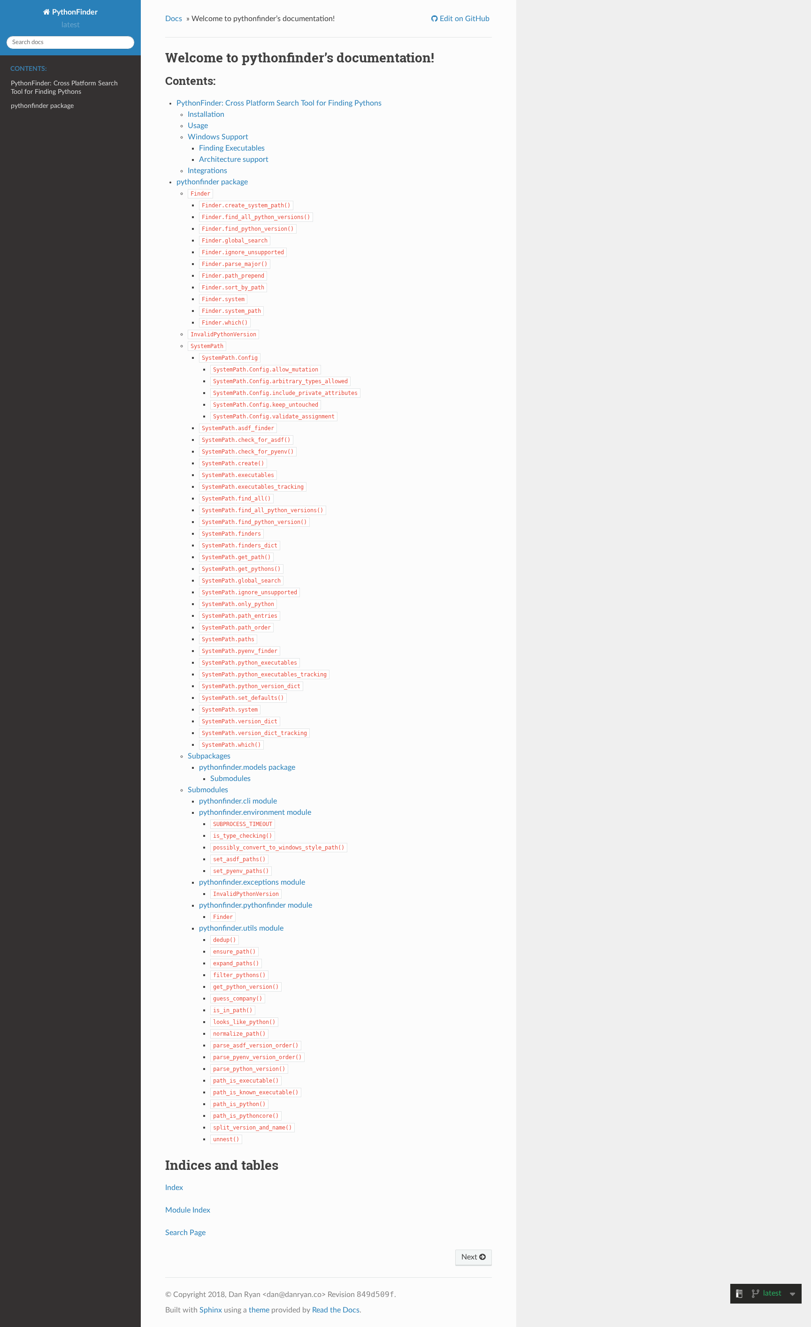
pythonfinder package (42, 105)
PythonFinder (74, 12)
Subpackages (209, 756)
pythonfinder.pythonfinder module (255, 905)
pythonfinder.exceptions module (252, 882)
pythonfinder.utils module (241, 928)
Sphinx (210, 1310)
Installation (206, 114)
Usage (198, 125)
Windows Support (218, 137)
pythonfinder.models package (247, 767)
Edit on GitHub (464, 19)
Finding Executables (232, 148)
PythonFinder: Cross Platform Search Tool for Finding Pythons (64, 87)
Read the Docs (336, 1310)
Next (470, 1257)
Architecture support (233, 159)
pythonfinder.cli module (238, 801)
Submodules (230, 778)
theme (259, 1310)
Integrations (207, 170)
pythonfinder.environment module (255, 812)
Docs (173, 19)
